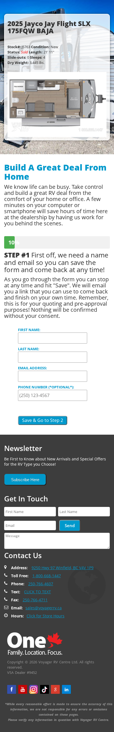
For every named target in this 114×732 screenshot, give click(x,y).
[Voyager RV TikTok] (44, 689)
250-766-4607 (40, 583)
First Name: (29, 329)
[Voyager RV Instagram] (33, 689)
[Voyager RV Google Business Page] (55, 689)
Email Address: (32, 367)
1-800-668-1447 (46, 575)
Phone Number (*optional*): (46, 387)
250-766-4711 (35, 599)
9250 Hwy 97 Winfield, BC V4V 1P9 (63, 567)
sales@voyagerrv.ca (43, 607)
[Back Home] (35, 643)
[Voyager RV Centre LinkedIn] (66, 689)
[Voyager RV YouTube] (22, 689)
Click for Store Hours (45, 615)
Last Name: (28, 348)
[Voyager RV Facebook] (11, 689)
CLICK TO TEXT (37, 591)
